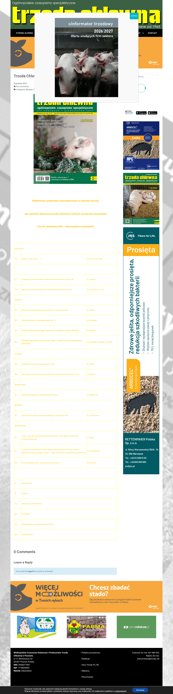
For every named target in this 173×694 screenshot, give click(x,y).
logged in (31, 571)
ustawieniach (120, 691)
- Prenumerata (87, 677)
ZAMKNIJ (134, 16)
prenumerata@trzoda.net (148, 659)
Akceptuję (140, 690)
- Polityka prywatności (90, 652)
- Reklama (85, 671)
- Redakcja (85, 659)
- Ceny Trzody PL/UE (90, 665)
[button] (141, 145)
